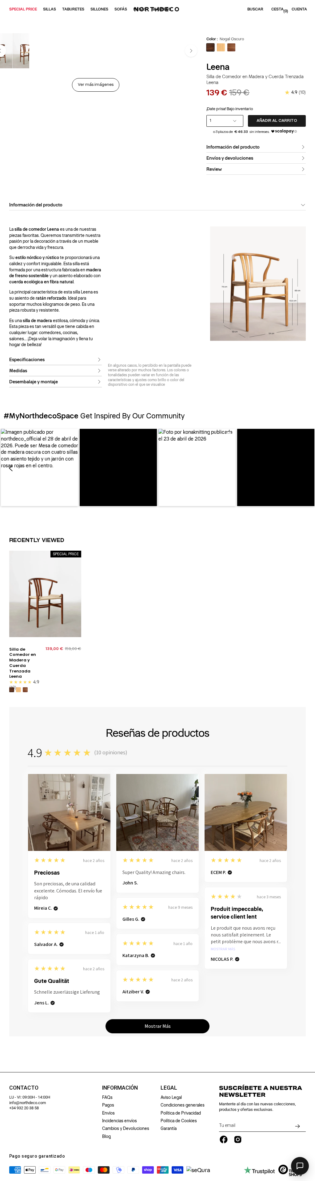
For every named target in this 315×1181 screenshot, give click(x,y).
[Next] (191, 51)
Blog (106, 1136)
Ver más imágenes (96, 85)
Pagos (108, 1105)
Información (120, 1088)
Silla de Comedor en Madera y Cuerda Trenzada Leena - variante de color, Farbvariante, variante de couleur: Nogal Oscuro (11, 689)
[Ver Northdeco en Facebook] (223, 1139)
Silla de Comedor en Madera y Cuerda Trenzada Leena (22, 663)
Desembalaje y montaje (33, 382)
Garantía (169, 1128)
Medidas (18, 370)
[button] (39, 467)
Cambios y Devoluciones (125, 1128)
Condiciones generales (183, 1105)
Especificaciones (27, 359)
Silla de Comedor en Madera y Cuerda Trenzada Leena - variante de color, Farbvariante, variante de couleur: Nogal (25, 689)
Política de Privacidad (181, 1113)
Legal (169, 1088)
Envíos (108, 1113)
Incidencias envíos (119, 1120)
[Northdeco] (157, 9)
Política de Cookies (179, 1120)
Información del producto (233, 147)
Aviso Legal (171, 1097)
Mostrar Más (223, 949)
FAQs (107, 1097)
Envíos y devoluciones (229, 158)
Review (214, 169)
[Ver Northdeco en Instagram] (237, 1139)
